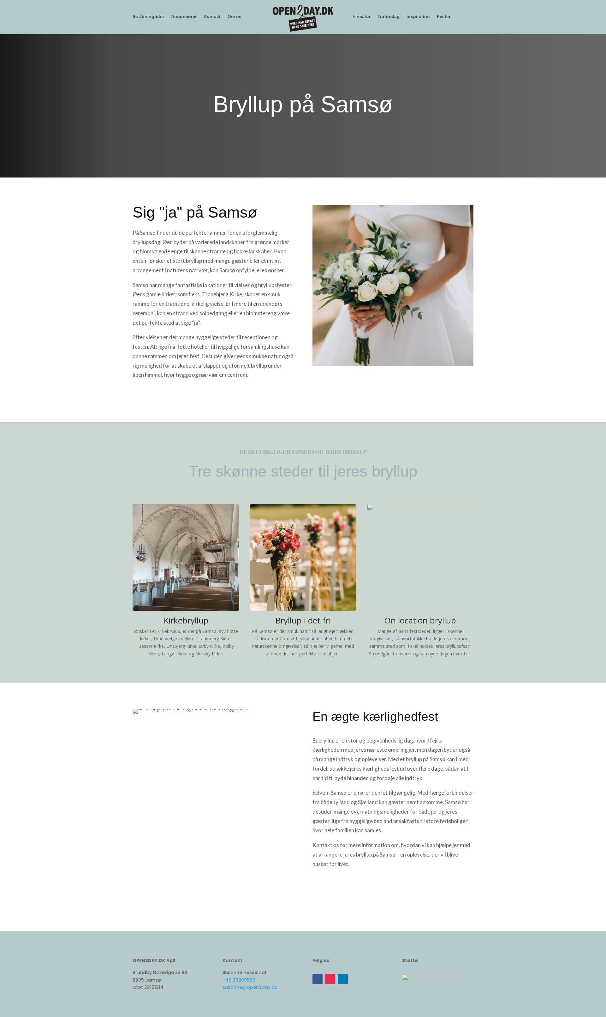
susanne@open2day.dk (250, 987)
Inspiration (418, 16)
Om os (234, 16)
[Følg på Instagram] (330, 979)
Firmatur (362, 16)
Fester (443, 16)
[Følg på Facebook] (317, 979)
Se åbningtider (148, 16)
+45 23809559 (239, 980)
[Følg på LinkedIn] (343, 979)
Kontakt (212, 16)
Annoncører (184, 16)
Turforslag (388, 16)
